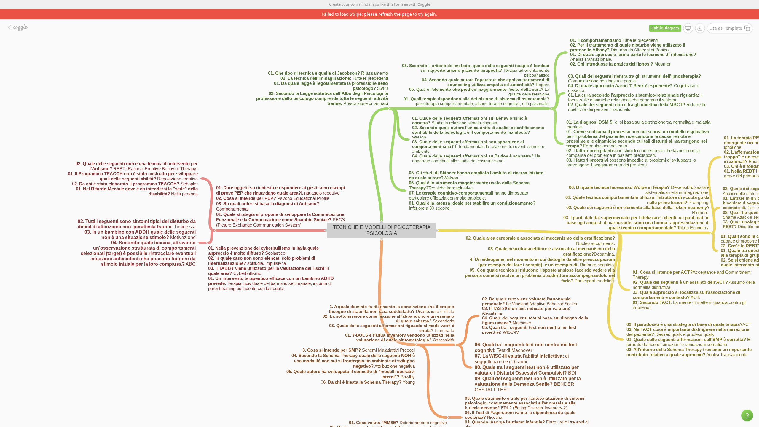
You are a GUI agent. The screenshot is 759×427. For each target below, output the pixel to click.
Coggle (423, 4)
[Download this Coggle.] (700, 28)
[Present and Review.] (688, 28)
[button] (747, 415)
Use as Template (725, 28)
